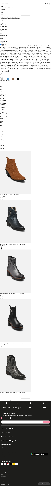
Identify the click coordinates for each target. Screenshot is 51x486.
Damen (1, 11)
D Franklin (14, 51)
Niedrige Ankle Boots (15, 18)
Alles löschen (3, 24)
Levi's (16, 59)
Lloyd (20, 59)
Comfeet (36, 50)
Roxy (13, 65)
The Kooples (32, 68)
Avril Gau (10, 47)
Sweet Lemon (36, 67)
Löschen (2, 39)
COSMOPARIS (3, 51)
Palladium (23, 64)
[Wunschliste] (48, 4)
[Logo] (5, 4)
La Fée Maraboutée (21, 58)
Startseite (2, 9)
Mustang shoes (35, 62)
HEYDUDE (15, 55)
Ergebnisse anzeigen (5, 73)
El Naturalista (4, 53)
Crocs (9, 51)
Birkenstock (26, 47)
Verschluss (2, 109)
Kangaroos (19, 56)
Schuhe (1, 12)
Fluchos (21, 53)
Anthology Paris (26, 45)
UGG (14, 70)
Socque (8, 67)
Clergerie (14, 50)
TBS (11, 68)
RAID (48, 64)
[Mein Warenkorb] (50, 4)
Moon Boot (23, 62)
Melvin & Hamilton (25, 61)
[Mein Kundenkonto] (46, 4)
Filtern (1, 20)
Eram (10, 53)
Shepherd (43, 65)
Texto (25, 68)
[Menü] (2, 7)
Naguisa (48, 62)
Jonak (6, 56)
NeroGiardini (4, 64)
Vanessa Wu (46, 70)
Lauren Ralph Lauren (39, 58)
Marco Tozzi (16, 61)
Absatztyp (2, 104)
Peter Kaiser (36, 64)
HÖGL (31, 55)
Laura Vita (29, 58)
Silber (4, 79)
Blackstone (33, 47)
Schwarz (21, 79)
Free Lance (26, 53)
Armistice (46, 45)
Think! (37, 68)
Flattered (16, 53)
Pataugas (30, 64)
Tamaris (43, 67)
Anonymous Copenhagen (15, 45)
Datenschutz (3, 476)
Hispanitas (22, 55)
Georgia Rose (39, 53)
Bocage (46, 47)
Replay (2, 65)
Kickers (44, 56)
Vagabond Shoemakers (27, 70)
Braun (15, 79)
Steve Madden (18, 67)
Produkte (2, 95)
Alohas (6, 45)
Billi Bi (20, 47)
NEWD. (10, 64)
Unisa (19, 70)
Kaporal (25, 56)
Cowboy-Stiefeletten (5, 18)
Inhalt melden (3, 479)
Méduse (42, 62)
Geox (5, 55)
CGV (2, 474)
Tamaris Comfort (4, 68)
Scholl (23, 65)
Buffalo (15, 48)
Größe (1, 30)
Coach (19, 50)
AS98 (4, 47)
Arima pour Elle (39, 45)
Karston (39, 56)
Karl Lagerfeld (32, 56)
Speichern (46, 422)
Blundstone (40, 47)
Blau (10, 79)
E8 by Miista (43, 51)
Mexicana (43, 61)
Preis (1, 86)
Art (0, 47)
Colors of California (27, 50)
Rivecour (8, 65)
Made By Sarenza (7, 61)
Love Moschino (26, 59)
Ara (33, 45)
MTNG (28, 62)
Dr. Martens (35, 51)
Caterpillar (46, 48)
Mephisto (32, 61)
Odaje (14, 64)
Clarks (8, 50)
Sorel (12, 67)
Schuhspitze (3, 100)
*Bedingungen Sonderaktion (6, 472)
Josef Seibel (13, 56)
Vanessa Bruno (38, 70)
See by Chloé (30, 65)
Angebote (2, 82)
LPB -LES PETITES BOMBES (38, 59)
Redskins (3, 44)
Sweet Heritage (27, 67)
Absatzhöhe (3, 91)
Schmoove (18, 65)
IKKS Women (37, 55)
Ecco (48, 51)
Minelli (13, 62)
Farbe (1, 74)
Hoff (27, 55)
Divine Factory (21, 51)
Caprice (40, 48)
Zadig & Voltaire (4, 71)
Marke (3, 35)
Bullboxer (21, 48)
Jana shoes (44, 55)
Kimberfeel (2, 58)
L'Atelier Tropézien (11, 58)
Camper (35, 48)
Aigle (2, 45)
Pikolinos (43, 64)
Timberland (43, 68)
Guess (9, 55)
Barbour (15, 47)
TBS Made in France (18, 68)
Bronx (1, 48)
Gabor (32, 53)
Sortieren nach (3, 26)
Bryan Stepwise (8, 48)
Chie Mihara (3, 50)
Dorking (28, 51)
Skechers (2, 67)
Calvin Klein (28, 48)
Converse (42, 50)
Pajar (19, 64)
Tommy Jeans (8, 70)
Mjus (17, 62)
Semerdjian (36, 65)
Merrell (38, 61)
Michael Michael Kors (5, 62)
